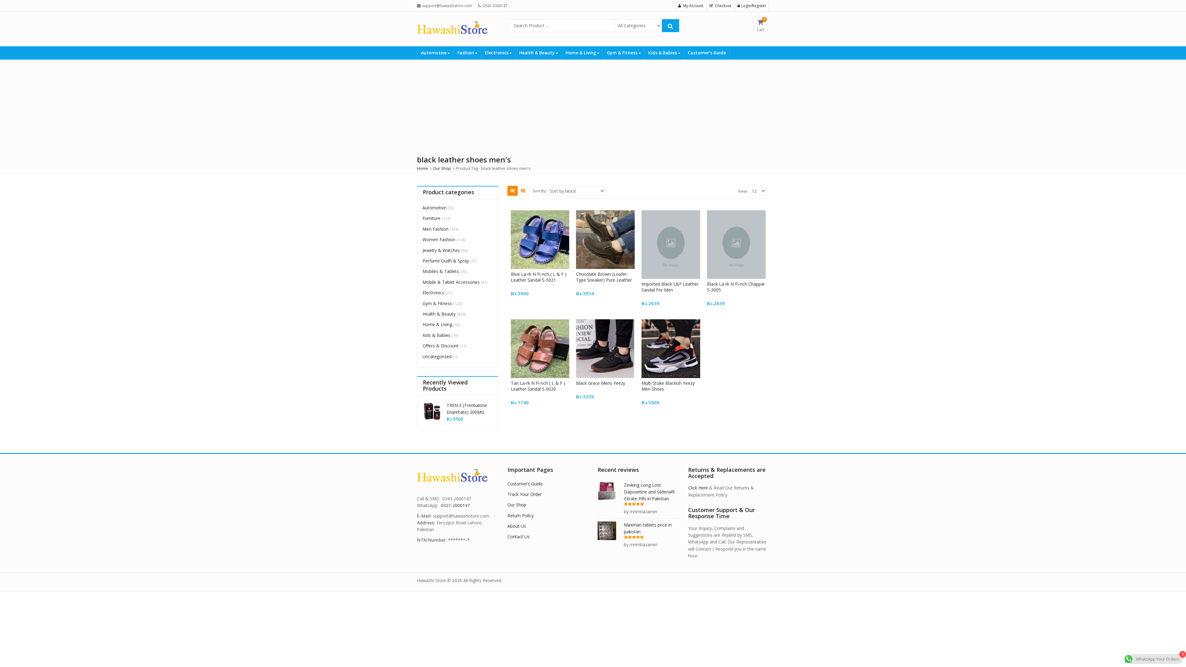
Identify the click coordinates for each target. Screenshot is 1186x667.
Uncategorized (437, 356)
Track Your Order (524, 494)
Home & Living (581, 53)
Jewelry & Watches (441, 250)
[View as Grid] (512, 191)
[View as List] (523, 191)
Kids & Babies (663, 53)
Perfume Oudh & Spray (446, 261)
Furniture (431, 218)
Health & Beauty (537, 53)
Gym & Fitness (623, 53)
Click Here (698, 488)
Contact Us (518, 536)
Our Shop (516, 505)
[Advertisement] (593, 106)
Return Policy (520, 515)
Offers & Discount (441, 346)
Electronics (497, 53)
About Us (516, 526)
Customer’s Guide (707, 53)
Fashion (466, 53)
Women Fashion (439, 239)
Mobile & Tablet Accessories (451, 282)
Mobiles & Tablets (441, 271)
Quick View (542, 274)
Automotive (434, 53)
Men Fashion (435, 229)
